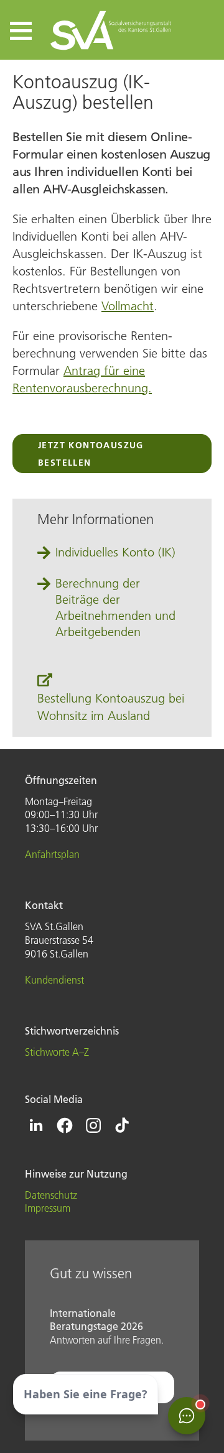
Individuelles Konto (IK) (115, 552)
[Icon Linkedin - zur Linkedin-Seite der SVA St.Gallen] (36, 1125)
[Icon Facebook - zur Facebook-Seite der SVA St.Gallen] (65, 1125)
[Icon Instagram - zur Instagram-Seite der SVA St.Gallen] (93, 1125)
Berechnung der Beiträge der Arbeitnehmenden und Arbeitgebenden (115, 607)
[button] (21, 31)
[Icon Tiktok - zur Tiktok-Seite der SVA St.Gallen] (122, 1125)
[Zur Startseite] (112, 30)
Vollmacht (127, 305)
